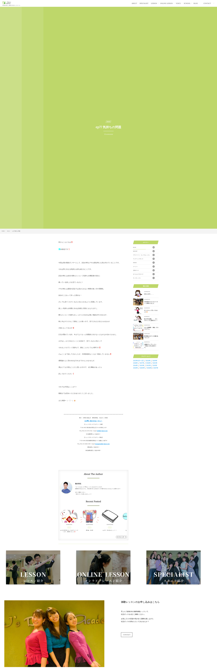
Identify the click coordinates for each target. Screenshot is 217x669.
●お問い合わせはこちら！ (93, 421)
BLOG (69, 527)
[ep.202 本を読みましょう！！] (110, 516)
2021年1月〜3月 (138, 361)
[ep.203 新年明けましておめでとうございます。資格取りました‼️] (69, 516)
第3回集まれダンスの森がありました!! (151, 336)
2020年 (148, 361)
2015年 (155, 363)
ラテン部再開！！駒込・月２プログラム (151, 328)
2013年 (142, 365)
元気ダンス (143, 270)
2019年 (154, 361)
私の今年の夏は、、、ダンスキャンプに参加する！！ (150, 319)
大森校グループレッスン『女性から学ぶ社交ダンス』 (150, 346)
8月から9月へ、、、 (149, 294)
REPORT (143, 251)
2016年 (148, 363)
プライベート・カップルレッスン (143, 255)
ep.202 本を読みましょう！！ (110, 530)
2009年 (142, 368)
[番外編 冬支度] (89, 516)
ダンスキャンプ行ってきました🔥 (151, 311)
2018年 (135, 363)
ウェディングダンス (143, 259)
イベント (143, 266)
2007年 (155, 368)
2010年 (135, 368)
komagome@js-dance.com (102, 444)
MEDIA (143, 262)
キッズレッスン (143, 278)
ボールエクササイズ (143, 274)
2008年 (149, 368)
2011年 (155, 365)
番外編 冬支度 (89, 530)
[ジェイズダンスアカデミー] (7, 2)
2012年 (148, 365)
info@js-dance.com (102, 431)
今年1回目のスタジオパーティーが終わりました (151, 302)
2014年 (135, 365)
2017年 (142, 363)
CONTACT (126, 635)
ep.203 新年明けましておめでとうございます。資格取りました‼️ (69, 531)
